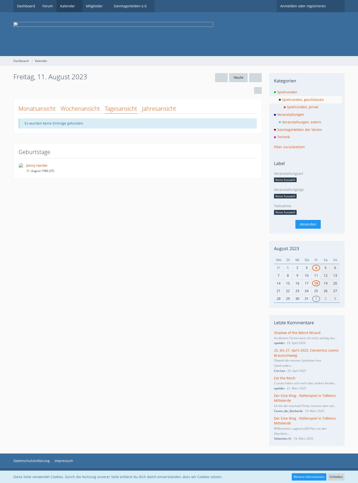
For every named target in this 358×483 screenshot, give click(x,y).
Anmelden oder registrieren (303, 6)
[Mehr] (258, 90)
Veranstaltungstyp (289, 189)
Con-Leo (279, 371)
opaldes (279, 343)
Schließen (336, 477)
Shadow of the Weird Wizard (297, 332)
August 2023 (286, 248)
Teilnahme (282, 206)
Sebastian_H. (283, 438)
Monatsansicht (37, 108)
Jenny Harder (37, 165)
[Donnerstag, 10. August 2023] (221, 77)
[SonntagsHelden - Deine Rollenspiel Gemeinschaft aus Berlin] (179, 34)
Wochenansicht (80, 108)
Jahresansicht (159, 108)
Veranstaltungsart (288, 173)
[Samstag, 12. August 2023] (255, 77)
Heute (238, 77)
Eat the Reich (284, 378)
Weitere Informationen (309, 477)
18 (316, 283)
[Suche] (337, 6)
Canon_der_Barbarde (288, 411)
